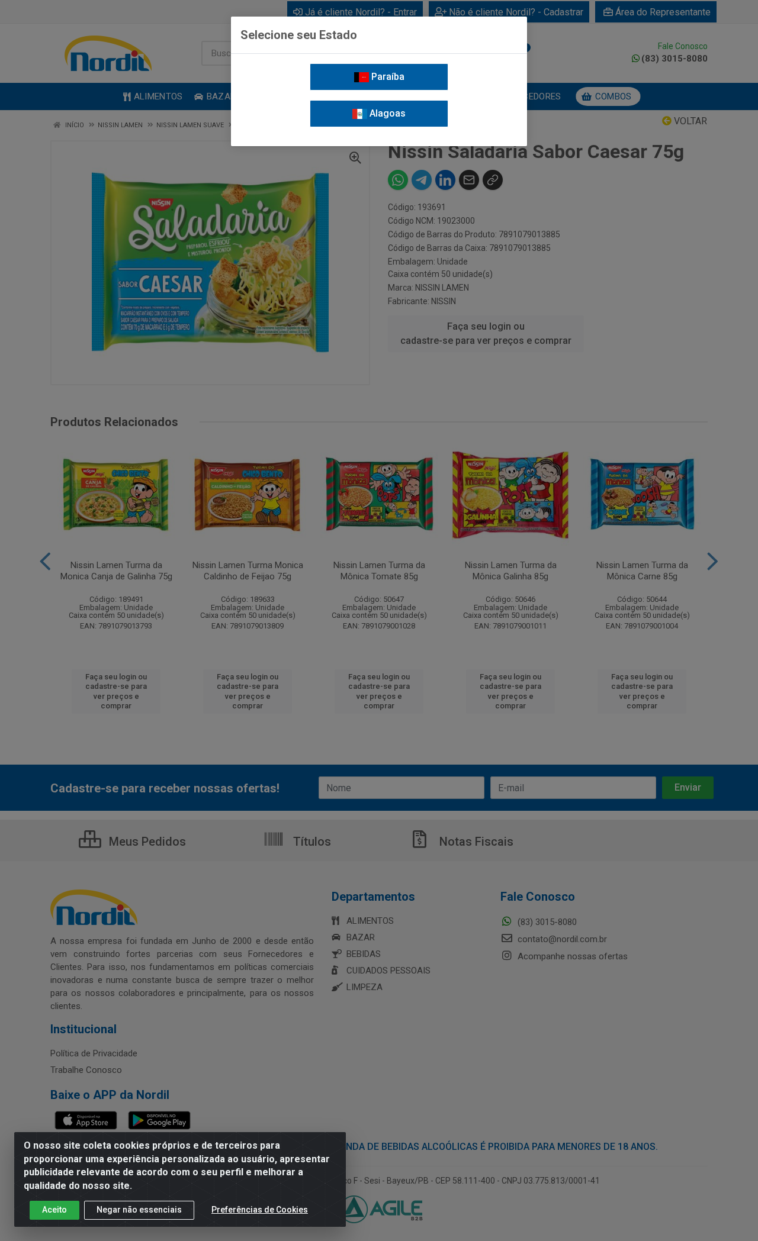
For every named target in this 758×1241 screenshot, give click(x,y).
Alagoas (386, 113)
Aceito (54, 1209)
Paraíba (386, 76)
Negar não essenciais (139, 1209)
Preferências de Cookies (259, 1209)
